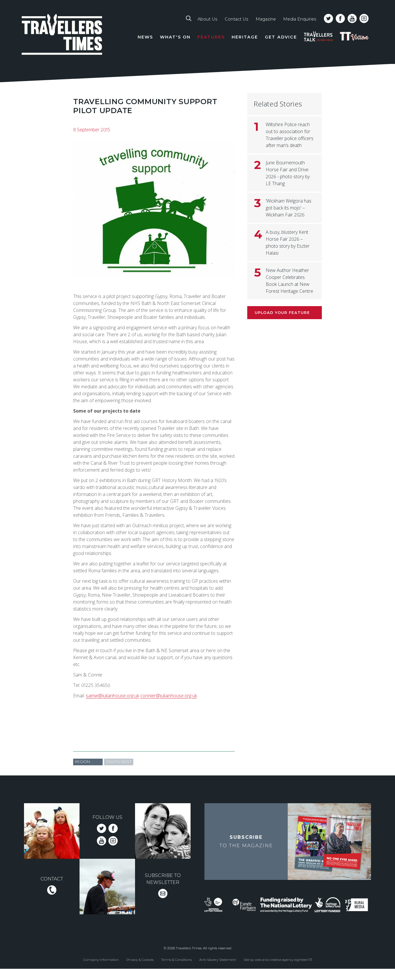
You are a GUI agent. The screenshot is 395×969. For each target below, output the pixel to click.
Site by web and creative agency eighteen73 (277, 960)
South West (119, 762)
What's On (175, 37)
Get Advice (281, 37)
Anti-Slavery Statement (217, 960)
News (145, 37)
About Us (207, 19)
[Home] (62, 35)
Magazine (266, 19)
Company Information (101, 960)
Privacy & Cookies (140, 960)
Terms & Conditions (176, 960)
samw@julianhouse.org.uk (112, 695)
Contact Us (236, 19)
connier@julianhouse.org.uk (168, 695)
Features (211, 37)
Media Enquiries (299, 19)
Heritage (245, 37)
